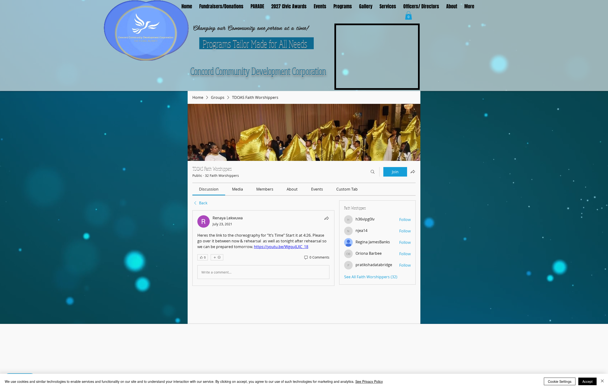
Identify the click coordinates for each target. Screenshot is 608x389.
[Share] (326, 218)
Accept (587, 381)
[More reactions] (217, 257)
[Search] (372, 172)
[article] (263, 248)
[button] (408, 15)
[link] (208, 189)
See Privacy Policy (369, 381)
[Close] (602, 381)
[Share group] (413, 171)
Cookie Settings (559, 381)
